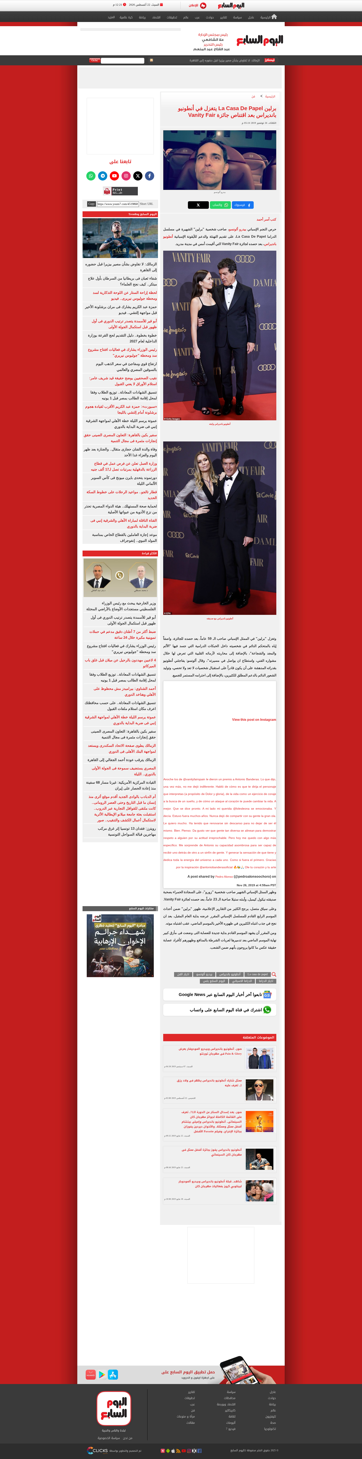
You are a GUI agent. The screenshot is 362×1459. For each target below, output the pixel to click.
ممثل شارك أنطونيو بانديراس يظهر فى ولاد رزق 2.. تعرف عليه (209, 1083)
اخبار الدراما (266, 981)
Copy (91, 204)
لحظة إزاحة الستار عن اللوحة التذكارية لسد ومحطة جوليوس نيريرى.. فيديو (216, 60)
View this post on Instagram (254, 719)
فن (253, 97)
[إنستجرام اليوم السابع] (126, 176)
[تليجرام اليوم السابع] (102, 176)
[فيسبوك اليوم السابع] (149, 176)
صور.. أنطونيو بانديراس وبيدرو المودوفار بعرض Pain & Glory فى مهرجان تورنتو (210, 1051)
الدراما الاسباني (242, 981)
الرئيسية (270, 97)
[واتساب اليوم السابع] (91, 176)
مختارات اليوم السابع (141, 908)
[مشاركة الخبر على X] (198, 205)
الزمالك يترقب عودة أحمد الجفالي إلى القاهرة (122, 760)
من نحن (127, 1438)
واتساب (217, 205)
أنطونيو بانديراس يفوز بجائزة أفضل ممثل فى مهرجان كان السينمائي (212, 1152)
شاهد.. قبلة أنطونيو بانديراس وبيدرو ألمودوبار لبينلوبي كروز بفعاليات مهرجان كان (210, 1184)
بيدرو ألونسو (237, 229)
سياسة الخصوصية (109, 1438)
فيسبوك (239, 205)
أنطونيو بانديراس (229, 974)
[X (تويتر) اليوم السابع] (137, 176)
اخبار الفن (183, 974)
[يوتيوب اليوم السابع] (114, 176)
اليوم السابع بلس (214, 981)
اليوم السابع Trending (142, 214)
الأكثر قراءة (149, 553)
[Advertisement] (181, 1322)
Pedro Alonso (224, 876)
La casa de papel (258, 974)
